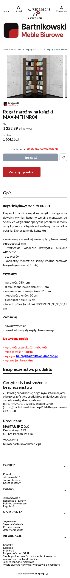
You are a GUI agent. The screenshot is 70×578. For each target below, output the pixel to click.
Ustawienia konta (13, 529)
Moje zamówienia (13, 524)
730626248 (10, 440)
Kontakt (8, 474)
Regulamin (9, 506)
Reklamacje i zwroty (14, 500)
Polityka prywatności (15, 503)
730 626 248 (41, 9)
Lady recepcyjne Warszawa (18, 561)
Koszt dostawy (12, 482)
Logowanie (9, 521)
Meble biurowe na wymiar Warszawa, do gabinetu (31, 564)
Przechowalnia (11, 527)
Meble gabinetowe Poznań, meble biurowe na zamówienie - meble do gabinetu (29, 557)
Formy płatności (12, 479)
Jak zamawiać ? (11, 477)
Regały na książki (34, 49)
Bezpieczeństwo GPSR (16, 553)
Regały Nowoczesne (57, 49)
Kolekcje (8, 547)
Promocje (8, 550)
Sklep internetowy (30, 573)
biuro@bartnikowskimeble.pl (37, 356)
